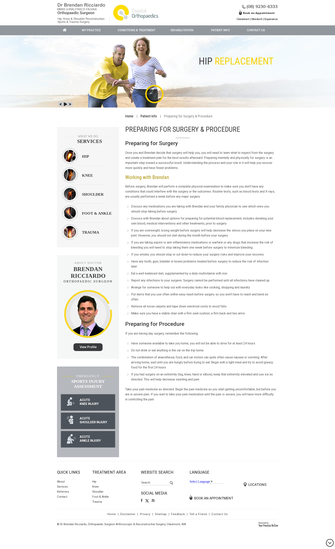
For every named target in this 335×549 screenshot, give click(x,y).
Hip (85, 156)
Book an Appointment (213, 498)
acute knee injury (89, 402)
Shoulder (98, 491)
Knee (87, 175)
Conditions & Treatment (136, 30)
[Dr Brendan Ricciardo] (81, 13)
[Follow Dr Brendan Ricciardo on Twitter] (147, 501)
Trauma (97, 501)
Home (129, 116)
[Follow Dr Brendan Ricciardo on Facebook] (142, 501)
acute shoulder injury (93, 420)
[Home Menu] (65, 30)
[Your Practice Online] (268, 524)
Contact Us (256, 30)
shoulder (93, 194)
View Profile (88, 347)
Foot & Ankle (100, 496)
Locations (257, 485)
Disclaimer (128, 514)
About (61, 481)
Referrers (63, 491)
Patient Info (220, 30)
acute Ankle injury (90, 438)
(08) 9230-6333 (262, 6)
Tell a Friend (198, 514)
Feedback (178, 514)
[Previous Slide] (60, 104)
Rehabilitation (182, 30)
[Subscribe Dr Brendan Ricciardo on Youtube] (154, 501)
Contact (62, 496)
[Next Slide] (70, 104)
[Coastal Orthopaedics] (136, 12)
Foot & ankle (97, 213)
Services (62, 486)
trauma (90, 232)
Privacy (145, 514)
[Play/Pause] (65, 104)
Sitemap (161, 514)
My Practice (91, 30)
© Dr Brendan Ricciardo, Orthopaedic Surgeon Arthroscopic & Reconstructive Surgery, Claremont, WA (121, 524)
